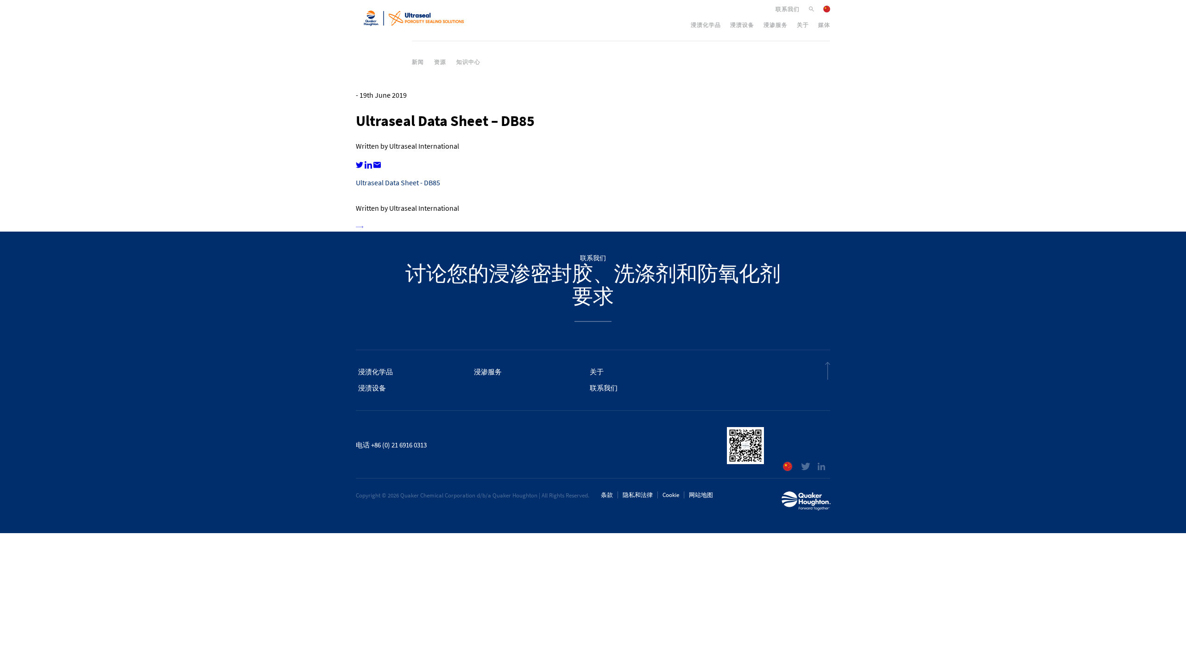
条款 (607, 494)
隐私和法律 (638, 494)
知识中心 (468, 62)
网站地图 (701, 494)
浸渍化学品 (706, 25)
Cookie (670, 494)
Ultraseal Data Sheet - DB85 (398, 183)
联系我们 (788, 9)
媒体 (824, 25)
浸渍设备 (742, 25)
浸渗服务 (775, 25)
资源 (440, 62)
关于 (803, 25)
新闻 (418, 62)
